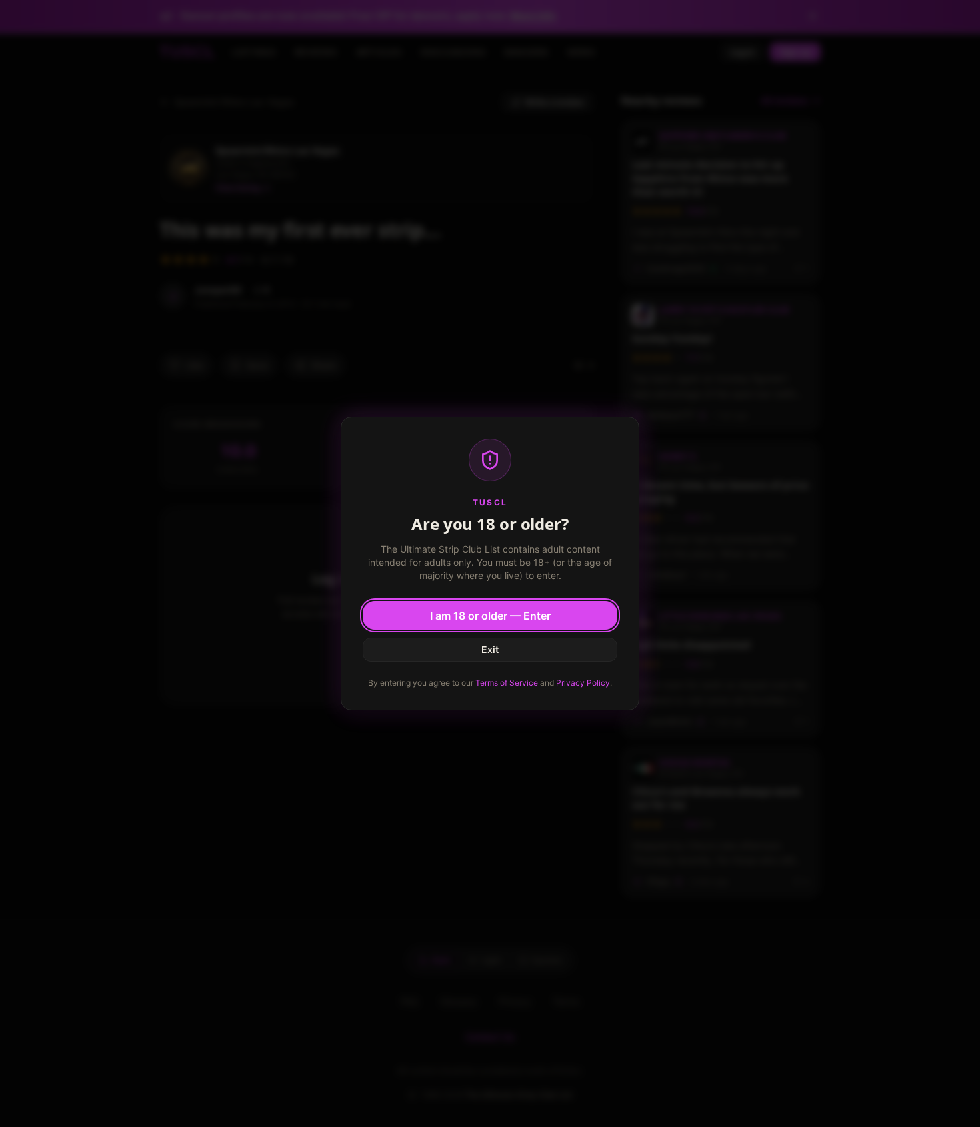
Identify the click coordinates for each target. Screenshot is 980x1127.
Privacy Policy (583, 683)
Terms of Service (506, 683)
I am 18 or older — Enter (490, 615)
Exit (490, 649)
